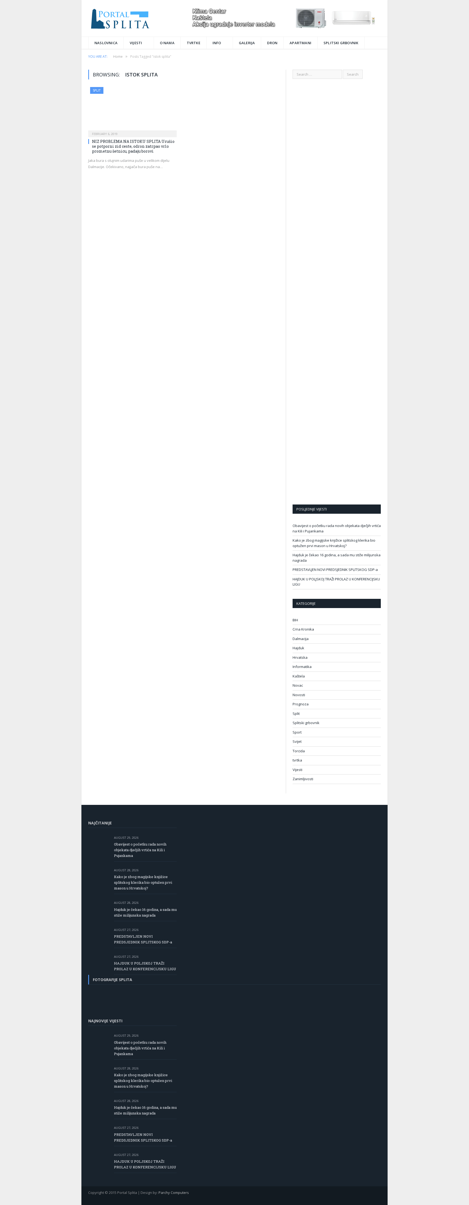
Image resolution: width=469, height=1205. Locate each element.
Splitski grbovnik (341, 42)
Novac (298, 685)
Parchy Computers (174, 1192)
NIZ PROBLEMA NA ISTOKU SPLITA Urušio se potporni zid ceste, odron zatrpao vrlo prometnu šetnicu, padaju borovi (133, 146)
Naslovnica (106, 42)
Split (97, 90)
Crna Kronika (303, 629)
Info (217, 42)
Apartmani (300, 42)
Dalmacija (301, 638)
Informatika (302, 666)
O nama (167, 42)
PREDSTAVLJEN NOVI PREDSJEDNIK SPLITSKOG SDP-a (335, 569)
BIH (295, 620)
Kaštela (299, 676)
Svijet (297, 741)
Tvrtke (193, 42)
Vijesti (136, 42)
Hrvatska (300, 657)
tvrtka (297, 760)
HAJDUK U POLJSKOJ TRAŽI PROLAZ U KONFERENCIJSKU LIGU (145, 966)
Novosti (299, 694)
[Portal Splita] (125, 18)
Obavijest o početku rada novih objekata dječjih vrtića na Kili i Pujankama (140, 850)
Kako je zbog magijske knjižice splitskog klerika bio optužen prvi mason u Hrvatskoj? (334, 543)
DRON (272, 42)
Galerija (247, 42)
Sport (297, 732)
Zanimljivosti (303, 778)
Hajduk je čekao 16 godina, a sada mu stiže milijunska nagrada (145, 912)
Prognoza (301, 704)
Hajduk (298, 647)
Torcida (299, 750)
